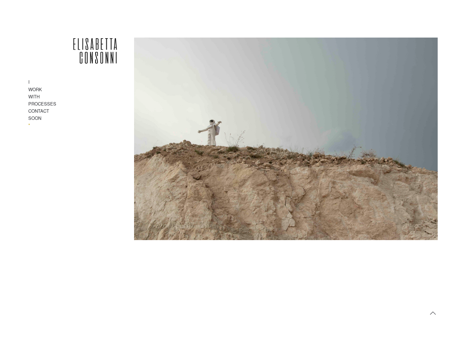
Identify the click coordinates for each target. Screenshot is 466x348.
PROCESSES (42, 103)
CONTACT (38, 111)
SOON (34, 118)
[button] (433, 313)
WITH (34, 96)
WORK (35, 89)
